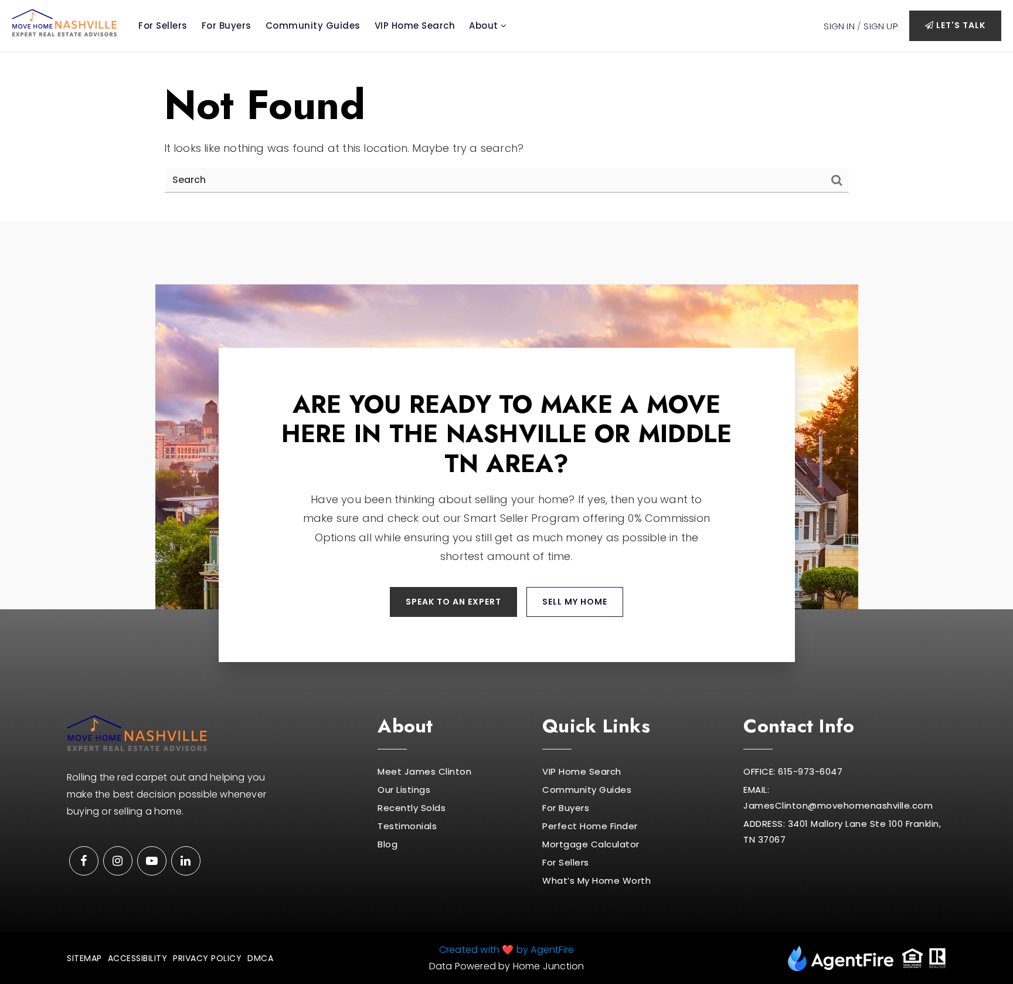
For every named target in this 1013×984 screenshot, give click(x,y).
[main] (506, 136)
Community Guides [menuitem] (313, 25)
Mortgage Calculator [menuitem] (591, 844)
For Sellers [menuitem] (163, 25)
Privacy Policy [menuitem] (207, 958)
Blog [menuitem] (387, 844)
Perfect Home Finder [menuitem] (590, 826)
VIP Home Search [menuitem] (415, 25)
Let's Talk (959, 25)
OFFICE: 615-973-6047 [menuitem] (792, 771)
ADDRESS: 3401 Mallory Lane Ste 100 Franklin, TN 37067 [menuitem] (842, 831)
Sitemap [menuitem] (84, 958)
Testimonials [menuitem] (407, 826)
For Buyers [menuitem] (226, 25)
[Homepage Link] (64, 22)
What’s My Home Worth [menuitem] (596, 880)
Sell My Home (574, 602)
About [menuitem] (485, 25)
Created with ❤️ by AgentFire (506, 949)
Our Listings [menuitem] (404, 789)
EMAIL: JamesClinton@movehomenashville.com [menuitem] (838, 797)
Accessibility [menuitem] (138, 958)
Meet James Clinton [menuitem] (424, 771)
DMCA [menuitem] (260, 958)
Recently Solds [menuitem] (412, 808)
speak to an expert (453, 602)
